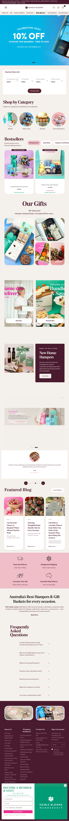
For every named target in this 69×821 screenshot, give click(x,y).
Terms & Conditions (26, 772)
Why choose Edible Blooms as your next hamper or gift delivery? (31, 654)
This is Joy (7, 740)
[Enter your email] (62, 745)
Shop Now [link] (19, 321)
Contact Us (40, 729)
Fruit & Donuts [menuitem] (29, 13)
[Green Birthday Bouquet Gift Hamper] (19, 164)
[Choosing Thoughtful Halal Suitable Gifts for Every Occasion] (34, 506)
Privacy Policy (24, 764)
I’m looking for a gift (12, 79)
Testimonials (24, 757)
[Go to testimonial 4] (35, 483)
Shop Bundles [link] (50, 321)
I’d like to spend (55, 79)
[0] (63, 7)
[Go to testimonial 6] (39, 483)
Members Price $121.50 (50, 192)
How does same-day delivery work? (30, 671)
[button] (45, 376)
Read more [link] (10, 546)
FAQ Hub (23, 779)
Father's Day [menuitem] (5, 13)
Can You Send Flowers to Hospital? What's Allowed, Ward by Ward (13, 528)
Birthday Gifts (33, 143)
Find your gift (34, 91)
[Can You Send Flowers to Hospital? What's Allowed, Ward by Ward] (13, 506)
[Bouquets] (57, 253)
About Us (8, 729)
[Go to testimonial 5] (37, 483)
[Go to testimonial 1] (29, 483)
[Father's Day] (19, 241)
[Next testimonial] (43, 483)
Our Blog (7, 746)
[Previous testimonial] (26, 483)
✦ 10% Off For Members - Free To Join (13, 2)
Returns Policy (24, 767)
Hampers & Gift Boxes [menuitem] (19, 13)
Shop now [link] (18, 715)
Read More (34, 615)
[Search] (54, 7)
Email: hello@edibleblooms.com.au (42, 745)
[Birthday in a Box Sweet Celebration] (50, 164)
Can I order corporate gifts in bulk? (30, 695)
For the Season (40, 79)
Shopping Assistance (26, 730)
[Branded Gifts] (50, 229)
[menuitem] (40, 13)
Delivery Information (26, 749)
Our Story (7, 733)
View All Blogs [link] (57, 490)
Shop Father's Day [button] (34, 58)
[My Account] (58, 7)
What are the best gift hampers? (29, 663)
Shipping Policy (25, 769)
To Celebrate (25, 79)
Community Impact (10, 751)
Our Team (7, 743)
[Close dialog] (65, 785)
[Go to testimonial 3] (33, 483)
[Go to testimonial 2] (31, 483)
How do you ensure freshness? (29, 679)
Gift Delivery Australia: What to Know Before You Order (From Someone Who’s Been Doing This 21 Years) (55, 530)
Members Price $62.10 (19, 192)
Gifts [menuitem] (11, 13)
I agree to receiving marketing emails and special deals (59, 751)
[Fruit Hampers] (42, 253)
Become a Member (18, 811)
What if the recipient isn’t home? (29, 687)
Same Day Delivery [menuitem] (52, 13)
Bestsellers (46, 143)
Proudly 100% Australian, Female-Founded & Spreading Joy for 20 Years (31, 644)
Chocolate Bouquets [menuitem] (63, 13)
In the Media (8, 748)
